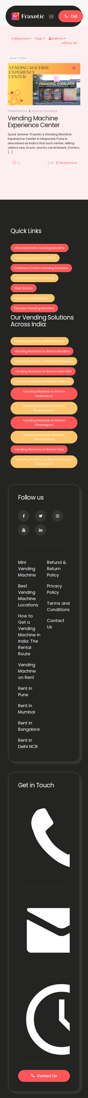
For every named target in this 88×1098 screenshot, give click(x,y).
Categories (20, 38)
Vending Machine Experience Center (34, 121)
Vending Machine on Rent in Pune (39, 341)
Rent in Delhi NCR (28, 743)
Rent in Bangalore (29, 726)
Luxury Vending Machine (32, 298)
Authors (57, 38)
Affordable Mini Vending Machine (39, 248)
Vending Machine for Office (35, 258)
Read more (68, 163)
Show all (70, 43)
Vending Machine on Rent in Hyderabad (44, 393)
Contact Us (55, 624)
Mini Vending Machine (27, 568)
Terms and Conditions (58, 606)
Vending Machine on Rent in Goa (39, 449)
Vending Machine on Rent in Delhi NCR (43, 371)
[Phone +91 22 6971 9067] (44, 841)
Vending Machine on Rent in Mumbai (42, 351)
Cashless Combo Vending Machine (41, 268)
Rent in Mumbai (26, 709)
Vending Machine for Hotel (34, 278)
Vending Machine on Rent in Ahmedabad (44, 437)
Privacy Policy (54, 589)
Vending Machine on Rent (27, 671)
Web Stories (23, 288)
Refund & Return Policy (56, 568)
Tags (38, 38)
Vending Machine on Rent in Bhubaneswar (44, 408)
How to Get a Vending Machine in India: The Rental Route (29, 635)
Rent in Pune (25, 691)
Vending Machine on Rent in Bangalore (43, 361)
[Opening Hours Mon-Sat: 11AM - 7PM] (44, 1019)
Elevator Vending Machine (34, 308)
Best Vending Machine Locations (28, 595)
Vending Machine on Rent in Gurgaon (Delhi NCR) (44, 461)
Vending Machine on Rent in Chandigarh (44, 422)
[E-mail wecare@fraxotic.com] (44, 930)
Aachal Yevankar (44, 111)
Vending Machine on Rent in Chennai (42, 381)
